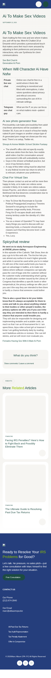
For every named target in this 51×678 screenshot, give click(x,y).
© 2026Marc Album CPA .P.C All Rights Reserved (25, 656)
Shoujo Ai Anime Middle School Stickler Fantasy (25, 144)
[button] (45, 4)
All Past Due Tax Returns (18, 627)
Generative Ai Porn (11, 63)
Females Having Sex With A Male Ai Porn (22, 341)
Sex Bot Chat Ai (10, 60)
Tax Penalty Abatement (17, 637)
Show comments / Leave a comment (19, 363)
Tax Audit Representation (18, 632)
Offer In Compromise (16, 641)
